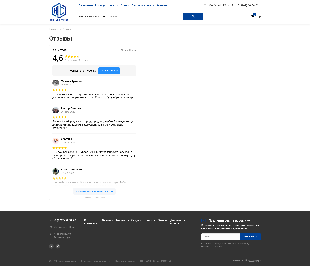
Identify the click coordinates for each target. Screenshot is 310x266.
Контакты (162, 5)
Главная (53, 29)
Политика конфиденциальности (96, 261)
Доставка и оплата (142, 5)
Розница (100, 5)
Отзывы (107, 220)
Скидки (136, 220)
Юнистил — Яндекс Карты (94, 198)
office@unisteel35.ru (64, 227)
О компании (86, 5)
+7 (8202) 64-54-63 (65, 220)
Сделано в (238, 261)
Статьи (124, 5)
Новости (113, 5)
